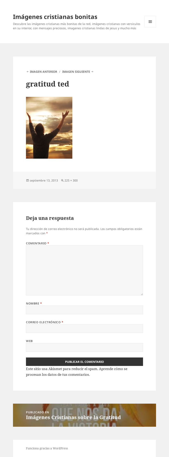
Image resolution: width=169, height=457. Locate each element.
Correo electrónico (44, 322)
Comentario (37, 243)
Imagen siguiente (76, 72)
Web (29, 341)
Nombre (34, 303)
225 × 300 (71, 180)
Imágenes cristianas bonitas (55, 17)
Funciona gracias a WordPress (47, 448)
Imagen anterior (43, 72)
